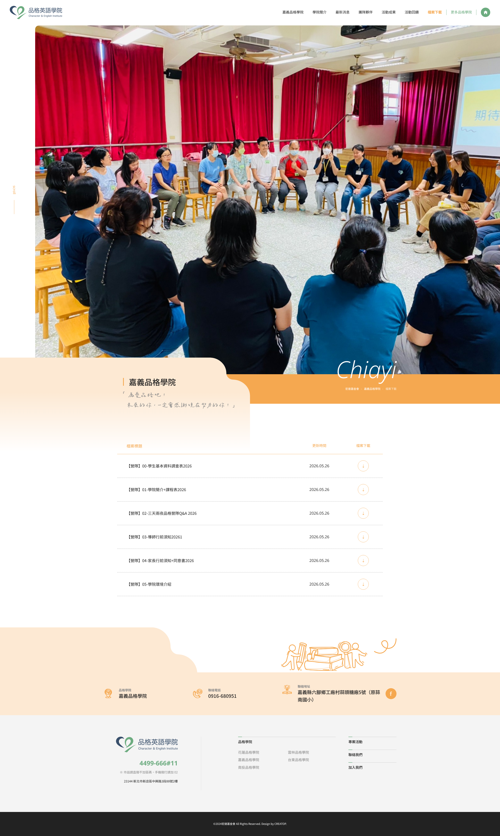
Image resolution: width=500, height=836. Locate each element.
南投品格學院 (248, 767)
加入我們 (355, 767)
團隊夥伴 (366, 12)
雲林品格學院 (298, 752)
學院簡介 (319, 12)
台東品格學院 (298, 759)
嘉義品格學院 (293, 12)
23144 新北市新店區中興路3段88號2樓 (151, 781)
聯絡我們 (355, 754)
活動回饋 (412, 12)
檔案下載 (435, 12)
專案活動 (355, 741)
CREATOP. (280, 824)
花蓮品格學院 (248, 752)
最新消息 (343, 12)
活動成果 (389, 12)
